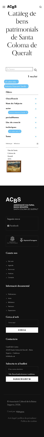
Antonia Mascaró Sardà (17, 112)
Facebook (14, 225)
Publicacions (12, 294)
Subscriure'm (22, 379)
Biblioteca (11, 302)
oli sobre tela (14, 131)
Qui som (10, 261)
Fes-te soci (11, 269)
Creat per (11, 411)
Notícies (10, 273)
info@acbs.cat (10, 356)
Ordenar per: (9, 143)
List (35, 143)
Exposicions (11, 310)
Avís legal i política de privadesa (22, 418)
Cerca (22, 330)
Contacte (11, 277)
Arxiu (9, 298)
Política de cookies (29, 421)
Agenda (10, 265)
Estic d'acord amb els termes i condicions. (22, 374)
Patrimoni (11, 306)
